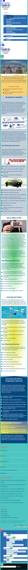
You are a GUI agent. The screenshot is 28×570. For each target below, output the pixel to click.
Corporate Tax (4, 450)
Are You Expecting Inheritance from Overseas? (12, 493)
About (4, 560)
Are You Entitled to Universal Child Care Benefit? (12, 502)
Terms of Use (4, 509)
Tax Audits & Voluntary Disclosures (13, 22)
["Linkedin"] (15, 526)
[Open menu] (2, 56)
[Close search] (2, 565)
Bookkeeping (9, 24)
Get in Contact (5, 2)
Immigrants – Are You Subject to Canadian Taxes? (12, 489)
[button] (10, 14)
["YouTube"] (18, 526)
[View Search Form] (2, 43)
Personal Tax (4, 456)
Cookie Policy (4, 511)
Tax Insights (6, 556)
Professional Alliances (11, 32)
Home (5, 12)
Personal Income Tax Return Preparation (17, 17)
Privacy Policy (4, 513)
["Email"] (1, 1)
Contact (2, 47)
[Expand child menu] (2, 453)
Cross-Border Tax (10, 19)
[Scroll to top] (2, 529)
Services (5, 535)
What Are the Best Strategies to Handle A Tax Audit (12, 491)
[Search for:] (8, 566)
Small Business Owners (11, 28)
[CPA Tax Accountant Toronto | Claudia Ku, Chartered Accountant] (5, 9)
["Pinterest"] (26, 526)
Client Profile (6, 548)
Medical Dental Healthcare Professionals (14, 29)
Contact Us (8, 39)
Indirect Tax (8, 21)
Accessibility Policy (5, 515)
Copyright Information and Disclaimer (9, 517)
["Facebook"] (21, 526)
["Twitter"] (24, 526)
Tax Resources (9, 36)
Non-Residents (9, 31)
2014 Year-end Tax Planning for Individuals (10, 500)
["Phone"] (4, 1)
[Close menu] (1, 531)
